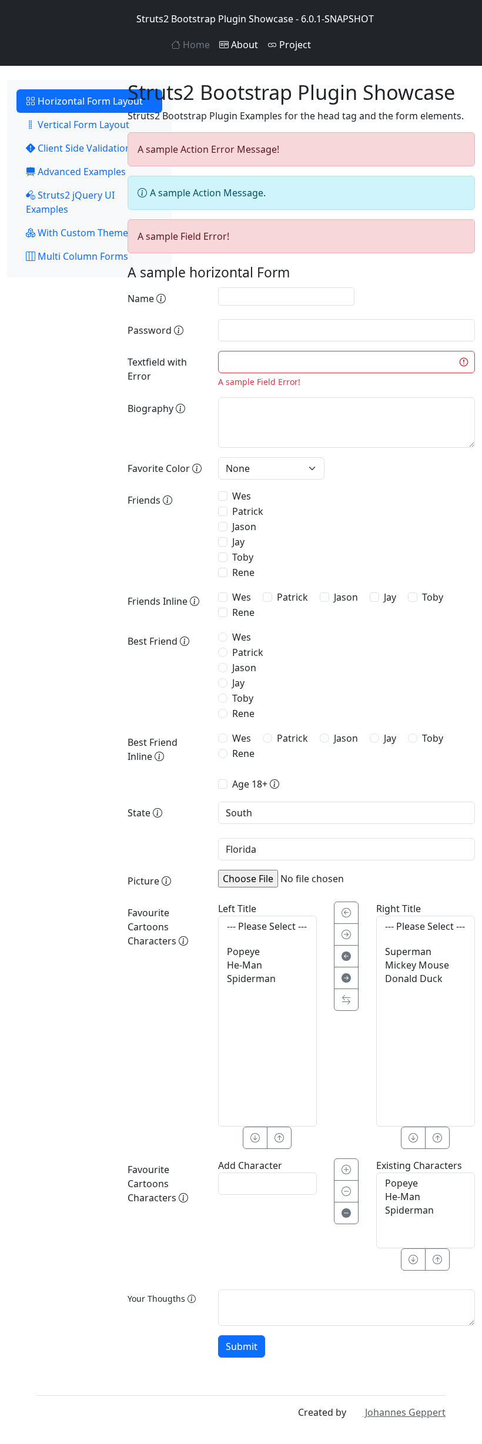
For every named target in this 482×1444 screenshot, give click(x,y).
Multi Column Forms (81, 256)
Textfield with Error (157, 369)
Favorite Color (160, 468)
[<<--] (346, 956)
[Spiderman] (267, 979)
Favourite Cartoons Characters (153, 926)
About (243, 44)
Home (195, 44)
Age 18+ (251, 784)
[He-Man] (267, 965)
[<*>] (346, 1000)
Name (142, 298)
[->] (346, 934)
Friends (145, 500)
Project (294, 44)
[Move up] (437, 1259)
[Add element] (346, 1169)
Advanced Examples (80, 171)
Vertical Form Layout (82, 124)
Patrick (247, 511)
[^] (279, 1138)
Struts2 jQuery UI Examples (70, 202)
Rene (243, 572)
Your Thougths (158, 1298)
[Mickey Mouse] (425, 965)
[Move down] (413, 1259)
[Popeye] (267, 952)
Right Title (398, 908)
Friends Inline (159, 601)
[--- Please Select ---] (267, 926)
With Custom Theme (81, 232)
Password (151, 330)
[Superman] (425, 952)
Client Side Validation (83, 148)
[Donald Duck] (425, 979)
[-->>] (346, 978)
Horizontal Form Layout (89, 101)
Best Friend (154, 641)
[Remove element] (346, 1191)
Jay (238, 541)
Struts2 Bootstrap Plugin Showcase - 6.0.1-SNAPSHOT (255, 18)
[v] (255, 1138)
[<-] (346, 913)
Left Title (237, 908)
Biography (152, 408)
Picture (145, 881)
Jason (244, 526)
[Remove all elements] (346, 1213)
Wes (241, 496)
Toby (242, 557)
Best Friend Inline (153, 749)
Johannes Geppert (404, 1412)
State (140, 812)
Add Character (250, 1165)
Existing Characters (419, 1165)
